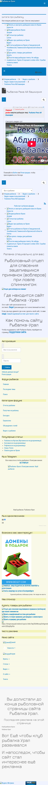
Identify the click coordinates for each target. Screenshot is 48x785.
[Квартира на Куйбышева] (18, 591)
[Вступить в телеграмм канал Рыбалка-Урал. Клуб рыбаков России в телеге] (24, 486)
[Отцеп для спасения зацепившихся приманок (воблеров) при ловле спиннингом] (24, 610)
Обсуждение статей (10, 426)
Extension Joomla (42, 525)
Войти (15, 173)
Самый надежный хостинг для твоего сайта (23, 314)
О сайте (5, 674)
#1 (43, 107)
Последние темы (9, 389)
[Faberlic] (24, 587)
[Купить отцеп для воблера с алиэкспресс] (24, 289)
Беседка (6, 416)
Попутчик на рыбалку (11, 410)
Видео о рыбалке (9, 431)
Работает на (18, 206)
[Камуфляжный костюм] (18, 614)
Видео (5, 669)
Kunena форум (29, 206)
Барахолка (7, 421)
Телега (5, 679)
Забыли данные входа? (10, 372)
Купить (5, 659)
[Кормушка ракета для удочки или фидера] (14, 619)
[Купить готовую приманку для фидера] (22, 617)
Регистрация (25, 173)
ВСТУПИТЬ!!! (24, 463)
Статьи (5, 664)
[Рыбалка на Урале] (7, 1)
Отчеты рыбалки (9, 405)
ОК (3, 520)
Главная (6, 384)
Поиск (5, 394)
